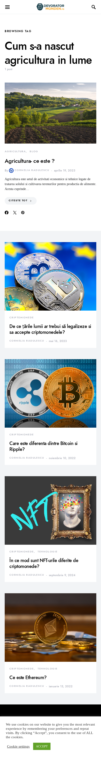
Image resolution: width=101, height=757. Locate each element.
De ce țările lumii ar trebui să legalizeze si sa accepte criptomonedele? (50, 329)
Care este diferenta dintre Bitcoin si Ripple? (43, 446)
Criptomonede (21, 317)
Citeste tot (18, 200)
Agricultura (15, 151)
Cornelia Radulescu (32, 170)
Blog (34, 151)
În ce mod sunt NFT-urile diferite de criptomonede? (43, 563)
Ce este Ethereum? (28, 677)
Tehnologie (48, 551)
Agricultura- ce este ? (30, 161)
